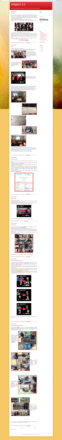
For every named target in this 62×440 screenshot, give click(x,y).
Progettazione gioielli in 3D (43, 36)
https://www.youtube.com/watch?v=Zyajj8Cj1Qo (24, 150)
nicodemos (33, 434)
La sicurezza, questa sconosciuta (44, 34)
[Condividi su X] (27, 42)
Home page (41, 32)
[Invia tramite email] (26, 42)
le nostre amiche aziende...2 (17, 325)
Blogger (39, 434)
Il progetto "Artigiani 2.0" (43, 33)
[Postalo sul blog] (25, 220)
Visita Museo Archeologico (43, 38)
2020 (41, 46)
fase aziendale (42, 37)
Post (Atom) (14, 429)
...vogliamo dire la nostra (43, 35)
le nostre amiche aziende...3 (17, 260)
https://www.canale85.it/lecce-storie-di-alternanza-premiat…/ (26, 149)
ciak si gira (13, 224)
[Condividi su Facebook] (28, 42)
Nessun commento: (22, 42)
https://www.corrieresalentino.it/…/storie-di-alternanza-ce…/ (21, 148)
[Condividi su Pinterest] (29, 42)
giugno (42, 47)
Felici (12, 46)
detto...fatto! (13, 198)
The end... (13, 13)
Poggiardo (41, 12)
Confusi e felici (14, 159)
